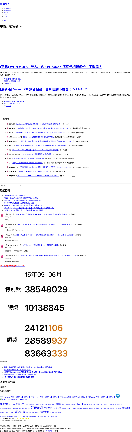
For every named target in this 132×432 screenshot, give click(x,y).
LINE (90, 404)
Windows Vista (118, 404)
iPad (78, 404)
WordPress (54, 416)
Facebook (31, 404)
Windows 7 (111, 404)
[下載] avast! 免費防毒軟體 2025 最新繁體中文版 (38, 137)
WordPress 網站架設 (5, 408)
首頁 (5, 20)
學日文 (64, 408)
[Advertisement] (37, 46)
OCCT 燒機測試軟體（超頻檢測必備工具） (19, 203)
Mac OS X (96, 404)
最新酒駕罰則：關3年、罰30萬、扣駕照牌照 (20, 375)
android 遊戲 (14, 404)
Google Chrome (39, 404)
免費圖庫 (15, 408)
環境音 (7, 412)
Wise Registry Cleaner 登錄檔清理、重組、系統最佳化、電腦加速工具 (29, 208)
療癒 (12, 412)
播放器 (98, 408)
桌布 (108, 408)
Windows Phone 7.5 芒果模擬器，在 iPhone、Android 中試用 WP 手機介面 (35, 150)
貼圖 (56, 412)
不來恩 (8, 83)
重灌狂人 (5, 4)
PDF (101, 404)
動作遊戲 (21, 408)
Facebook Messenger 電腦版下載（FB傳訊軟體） (36, 154)
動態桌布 (27, 408)
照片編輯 (126, 408)
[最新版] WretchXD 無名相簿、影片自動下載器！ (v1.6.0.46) (43, 89)
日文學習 (103, 408)
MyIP (6, 14)
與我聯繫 (49, 431)
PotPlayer (7, 8)
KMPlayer (7, 10)
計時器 (52, 412)
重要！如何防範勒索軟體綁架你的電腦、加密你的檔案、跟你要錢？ (29, 367)
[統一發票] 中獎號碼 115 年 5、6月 (16, 195)
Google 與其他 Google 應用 (68, 404)
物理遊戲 (2, 412)
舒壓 (33, 412)
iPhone (84, 404)
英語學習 (37, 412)
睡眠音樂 (28, 412)
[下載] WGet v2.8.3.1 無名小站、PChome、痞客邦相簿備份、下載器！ (51, 67)
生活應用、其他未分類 (12, 79)
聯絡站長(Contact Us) (14, 416)
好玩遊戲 (37, 408)
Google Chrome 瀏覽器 (53, 404)
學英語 (74, 408)
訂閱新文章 (33, 416)
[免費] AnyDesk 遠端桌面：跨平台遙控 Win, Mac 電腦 (23, 210)
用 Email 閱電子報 (43, 416)
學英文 (69, 408)
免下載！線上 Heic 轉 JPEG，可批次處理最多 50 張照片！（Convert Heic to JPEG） (42, 128)
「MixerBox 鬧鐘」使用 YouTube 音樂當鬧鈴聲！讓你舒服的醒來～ (38, 176)
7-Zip (6, 12)
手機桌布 (85, 408)
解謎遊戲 (45, 412)
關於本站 (3, 416)
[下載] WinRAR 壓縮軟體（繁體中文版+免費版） (27, 163)
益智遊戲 (19, 411)
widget (106, 404)
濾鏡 (119, 408)
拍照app (92, 408)
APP (22, 404)
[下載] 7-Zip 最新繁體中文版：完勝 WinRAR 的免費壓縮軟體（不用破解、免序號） (41, 145)
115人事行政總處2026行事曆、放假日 (17, 370)
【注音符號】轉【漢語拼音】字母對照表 (19, 377)
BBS (26, 404)
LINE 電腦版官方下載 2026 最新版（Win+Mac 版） (28, 158)
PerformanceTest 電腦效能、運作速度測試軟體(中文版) (23, 205)
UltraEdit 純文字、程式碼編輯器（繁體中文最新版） (23, 200)
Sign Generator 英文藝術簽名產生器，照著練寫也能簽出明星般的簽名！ (38, 124)
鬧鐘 (59, 412)
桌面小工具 (113, 408)
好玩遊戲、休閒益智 (52, 408)
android (4, 403)
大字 (5, 16)
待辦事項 (79, 408)
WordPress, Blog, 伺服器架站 (14, 101)
